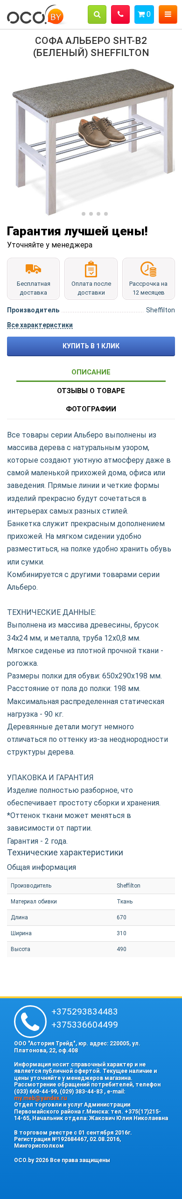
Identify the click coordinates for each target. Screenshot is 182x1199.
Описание (91, 372)
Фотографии (91, 409)
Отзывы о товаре (91, 391)
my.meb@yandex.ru (40, 1098)
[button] (97, 14)
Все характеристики (40, 325)
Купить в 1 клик (91, 346)
